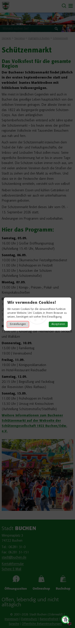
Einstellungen (18, 324)
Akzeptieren (58, 324)
